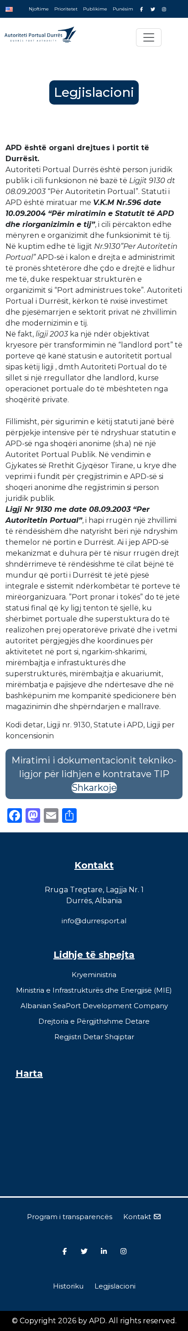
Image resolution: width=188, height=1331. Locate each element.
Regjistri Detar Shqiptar (94, 1036)
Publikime (95, 9)
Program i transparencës (69, 1216)
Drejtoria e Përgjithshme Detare (94, 1021)
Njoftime (39, 9)
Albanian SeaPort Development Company (94, 1005)
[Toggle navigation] (149, 37)
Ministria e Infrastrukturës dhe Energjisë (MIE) (94, 990)
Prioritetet (66, 9)
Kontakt (138, 1216)
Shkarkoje (94, 787)
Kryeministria (94, 974)
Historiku (68, 1286)
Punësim (123, 9)
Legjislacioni (115, 1286)
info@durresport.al (94, 920)
